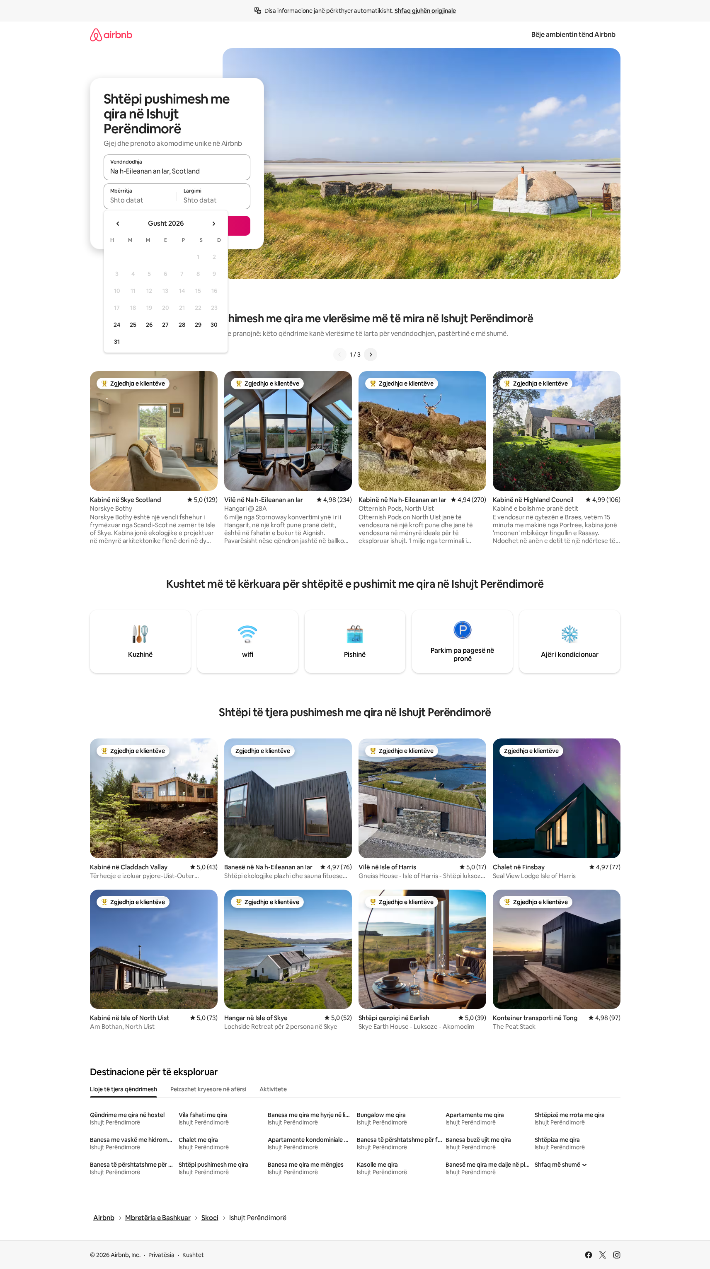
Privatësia (161, 1255)
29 (198, 324)
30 (214, 324)
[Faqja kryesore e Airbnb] (111, 35)
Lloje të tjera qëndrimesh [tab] (123, 1089)
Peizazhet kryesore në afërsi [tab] (208, 1089)
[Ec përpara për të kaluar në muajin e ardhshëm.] (213, 223)
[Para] (370, 354)
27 (165, 324)
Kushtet (193, 1255)
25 (133, 324)
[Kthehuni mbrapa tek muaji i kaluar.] (118, 223)
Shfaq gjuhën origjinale (425, 10)
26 (149, 324)
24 (117, 324)
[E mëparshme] (340, 354)
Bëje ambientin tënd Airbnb (573, 34)
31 (117, 341)
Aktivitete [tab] (273, 1089)
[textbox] (140, 200)
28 (182, 324)
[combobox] (177, 171)
